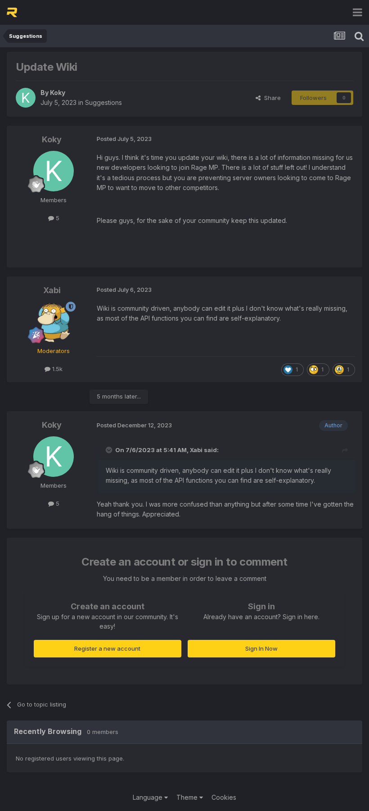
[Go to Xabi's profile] (53, 322)
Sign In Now (261, 648)
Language (148, 797)
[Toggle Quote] (110, 449)
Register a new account (107, 648)
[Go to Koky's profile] (26, 98)
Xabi (52, 290)
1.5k (56, 368)
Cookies (224, 797)
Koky (57, 92)
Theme (187, 797)
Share (271, 97)
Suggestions (103, 102)
